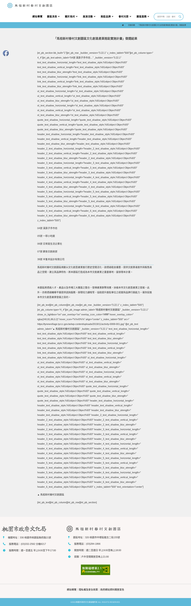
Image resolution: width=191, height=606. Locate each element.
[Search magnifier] (180, 17)
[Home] (123, 25)
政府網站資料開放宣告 (112, 589)
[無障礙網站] (95, 570)
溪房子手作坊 (50, 228)
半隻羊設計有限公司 (53, 259)
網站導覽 (71, 589)
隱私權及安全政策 (88, 589)
